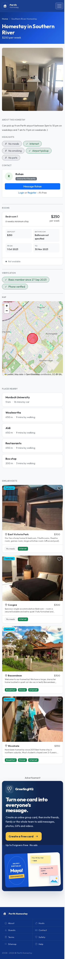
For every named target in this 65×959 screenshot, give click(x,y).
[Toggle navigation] (59, 5)
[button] (6, 305)
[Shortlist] (59, 488)
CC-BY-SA (57, 374)
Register (32, 192)
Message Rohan (32, 186)
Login (21, 192)
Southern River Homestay (24, 18)
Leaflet (9, 374)
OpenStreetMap (33, 374)
